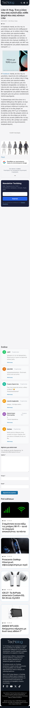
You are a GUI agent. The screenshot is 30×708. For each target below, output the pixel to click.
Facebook (6, 74)
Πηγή (3, 157)
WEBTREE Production (21, 701)
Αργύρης (9, 429)
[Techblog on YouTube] (11, 686)
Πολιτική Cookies (9, 694)
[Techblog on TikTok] (19, 686)
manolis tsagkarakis (13, 401)
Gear (3, 23)
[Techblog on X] (15, 686)
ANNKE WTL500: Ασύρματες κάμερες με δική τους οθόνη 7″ (14, 628)
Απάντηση (10, 362)
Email (3, 483)
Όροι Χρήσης (6, 693)
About (14, 701)
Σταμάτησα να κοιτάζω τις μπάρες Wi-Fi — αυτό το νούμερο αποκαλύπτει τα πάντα (14, 527)
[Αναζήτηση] (21, 3)
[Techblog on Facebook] (3, 686)
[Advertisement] (15, 277)
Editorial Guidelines (17, 697)
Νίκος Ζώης (14, 21)
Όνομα (3, 475)
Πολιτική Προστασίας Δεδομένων (18, 693)
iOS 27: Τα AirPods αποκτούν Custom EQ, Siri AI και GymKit (13, 595)
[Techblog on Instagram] (7, 686)
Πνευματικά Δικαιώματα (16, 696)
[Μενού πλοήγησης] (27, 2)
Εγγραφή (15, 198)
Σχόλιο (3, 455)
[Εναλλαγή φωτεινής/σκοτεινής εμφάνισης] (24, 2)
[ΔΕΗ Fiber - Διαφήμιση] (15, 61)
